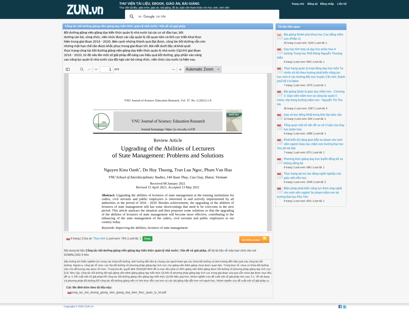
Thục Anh (99, 238)
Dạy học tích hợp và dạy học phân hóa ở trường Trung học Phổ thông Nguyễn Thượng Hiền (309, 53)
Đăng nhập (327, 3)
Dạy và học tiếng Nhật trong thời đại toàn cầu (313, 114)
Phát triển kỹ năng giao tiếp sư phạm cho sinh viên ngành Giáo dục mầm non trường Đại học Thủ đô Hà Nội (310, 144)
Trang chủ (298, 3)
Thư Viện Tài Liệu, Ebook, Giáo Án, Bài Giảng (159, 3)
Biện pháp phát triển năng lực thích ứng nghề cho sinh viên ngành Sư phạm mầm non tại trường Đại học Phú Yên (309, 193)
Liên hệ (342, 3)
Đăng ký (312, 3)
